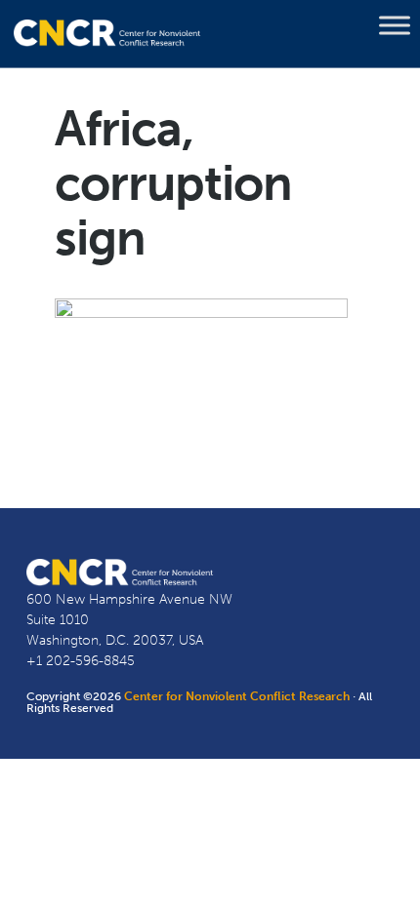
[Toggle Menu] (394, 25)
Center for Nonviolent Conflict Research (237, 696)
